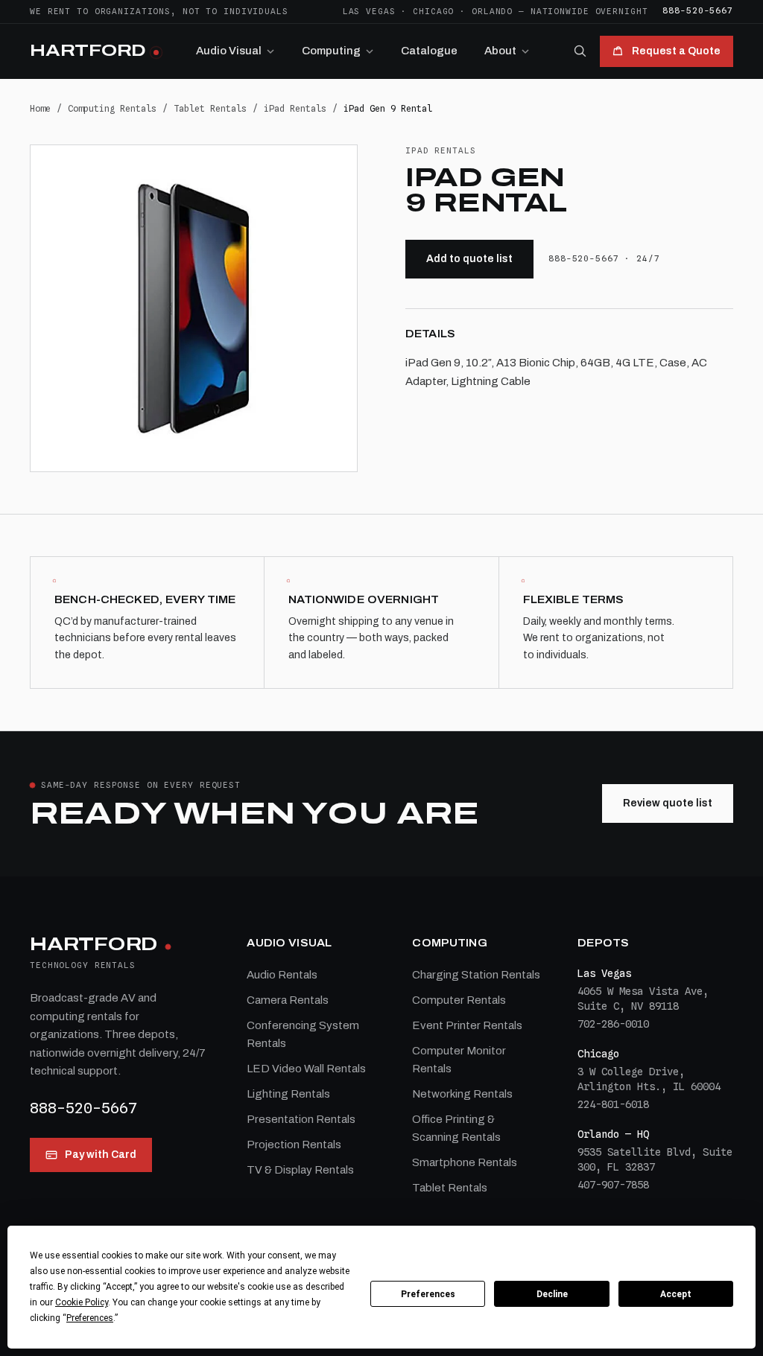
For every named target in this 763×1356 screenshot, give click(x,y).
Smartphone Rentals (464, 1162)
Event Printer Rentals (467, 1025)
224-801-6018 (613, 1104)
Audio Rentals (282, 975)
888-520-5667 (697, 10)
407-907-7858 (613, 1185)
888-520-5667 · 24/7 (604, 258)
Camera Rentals (288, 1000)
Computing (331, 51)
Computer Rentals (459, 1000)
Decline (552, 1294)
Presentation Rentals (301, 1119)
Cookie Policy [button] (81, 1302)
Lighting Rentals (288, 1094)
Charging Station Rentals (476, 975)
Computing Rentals (112, 108)
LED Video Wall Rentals (306, 1069)
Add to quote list (469, 258)
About (500, 51)
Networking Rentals (462, 1094)
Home (40, 108)
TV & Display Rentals (300, 1170)
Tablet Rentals (210, 108)
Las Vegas (369, 11)
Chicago (433, 11)
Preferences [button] (89, 1318)
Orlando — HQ (613, 1134)
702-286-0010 (613, 1024)
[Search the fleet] (579, 50)
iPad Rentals (295, 108)
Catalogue (429, 51)
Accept (675, 1294)
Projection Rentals (294, 1144)
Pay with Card (100, 1154)
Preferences (428, 1294)
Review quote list (667, 803)
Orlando (492, 11)
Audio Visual (229, 51)
